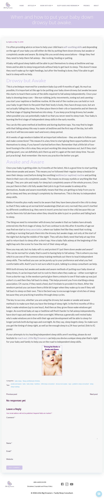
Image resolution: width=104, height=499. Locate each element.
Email (9, 451)
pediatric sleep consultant (80, 384)
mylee (10, 42)
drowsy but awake (61, 384)
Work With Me (45, 5)
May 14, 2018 (18, 42)
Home (22, 5)
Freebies (86, 5)
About (96, 5)
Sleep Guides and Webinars (67, 5)
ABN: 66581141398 (40, 482)
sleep (91, 384)
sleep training (15, 387)
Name (9, 443)
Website (9, 459)
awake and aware (16, 384)
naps (69, 384)
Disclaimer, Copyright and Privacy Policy (39, 486)
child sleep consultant (48, 384)
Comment (10, 417)
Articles (31, 5)
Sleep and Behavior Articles (31, 381)
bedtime (37, 384)
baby (24, 384)
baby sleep (18, 381)
